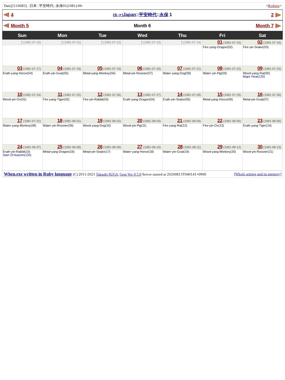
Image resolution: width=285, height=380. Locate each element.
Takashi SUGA (107, 174)
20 (139, 120)
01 (219, 42)
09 (259, 68)
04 (59, 68)
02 (259, 42)
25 (59, 146)
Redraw (273, 6)
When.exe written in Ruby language (38, 174)
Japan (129, 14)
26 (99, 146)
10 (19, 94)
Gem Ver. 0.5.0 (130, 174)
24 (19, 146)
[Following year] (278, 15)
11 (60, 94)
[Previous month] (6, 26)
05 (99, 68)
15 (219, 94)
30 (259, 146)
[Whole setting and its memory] (257, 174)
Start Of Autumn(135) (17, 155)
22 (219, 120)
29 (219, 146)
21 (179, 120)
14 (179, 94)
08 (219, 68)
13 (139, 94)
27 (139, 146)
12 (99, 94)
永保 (163, 14)
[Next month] (278, 26)
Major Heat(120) (254, 76)
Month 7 (265, 25)
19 (99, 120)
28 (180, 146)
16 (259, 94)
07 (179, 68)
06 (139, 68)
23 (259, 120)
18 (59, 120)
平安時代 (148, 14)
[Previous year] (6, 15)
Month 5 (20, 25)
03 (19, 68)
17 (19, 120)
